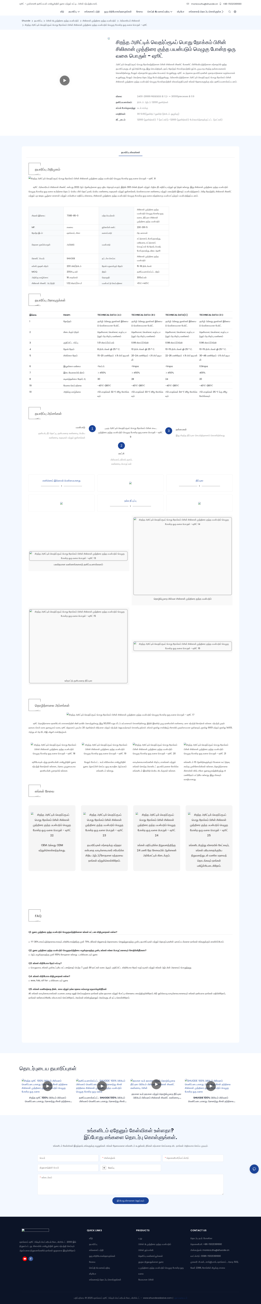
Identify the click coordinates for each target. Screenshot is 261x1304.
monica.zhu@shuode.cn (204, 3)
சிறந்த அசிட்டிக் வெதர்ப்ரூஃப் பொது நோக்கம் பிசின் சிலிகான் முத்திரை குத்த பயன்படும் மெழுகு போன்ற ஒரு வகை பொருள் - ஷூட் (86, 24)
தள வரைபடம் (180, 1297)
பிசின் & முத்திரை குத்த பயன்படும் (62, 20)
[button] (222, 11)
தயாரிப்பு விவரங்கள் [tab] (130, 152)
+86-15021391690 (232, 3)
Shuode (26, 20)
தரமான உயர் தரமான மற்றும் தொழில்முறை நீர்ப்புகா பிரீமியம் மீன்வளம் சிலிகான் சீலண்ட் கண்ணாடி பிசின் (156, 1096)
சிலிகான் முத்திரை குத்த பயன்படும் (99, 20)
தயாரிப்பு (38, 20)
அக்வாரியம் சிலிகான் (130, 20)
